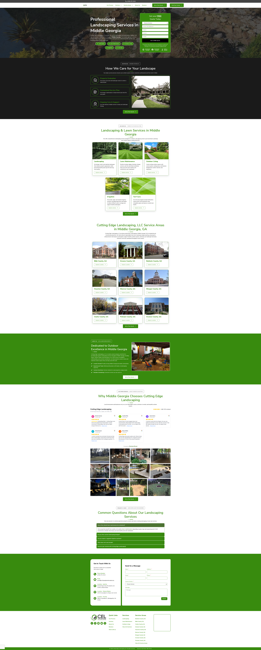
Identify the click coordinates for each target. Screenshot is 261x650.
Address (149, 569)
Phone (148, 575)
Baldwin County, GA (140, 618)
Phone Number (101, 573)
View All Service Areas (141, 643)
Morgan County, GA (140, 635)
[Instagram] (95, 623)
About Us (137, 5)
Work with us (112, 629)
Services (117, 5)
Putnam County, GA (140, 640)
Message (127, 587)
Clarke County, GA (140, 624)
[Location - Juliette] (95, 586)
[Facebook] (98, 623)
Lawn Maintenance (127, 621)
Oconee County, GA (140, 638)
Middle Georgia (116, 37)
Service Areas (127, 5)
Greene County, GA (140, 627)
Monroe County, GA (140, 632)
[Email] (95, 579)
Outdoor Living (126, 624)
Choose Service (129, 581)
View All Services (127, 627)
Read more (104, 425)
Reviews (144, 5)
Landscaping (125, 618)
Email (98, 579)
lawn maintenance (127, 529)
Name (126, 569)
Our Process (110, 5)
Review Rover (133, 446)
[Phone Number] (95, 574)
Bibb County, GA (139, 621)
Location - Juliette (102, 584)
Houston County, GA (140, 629)
